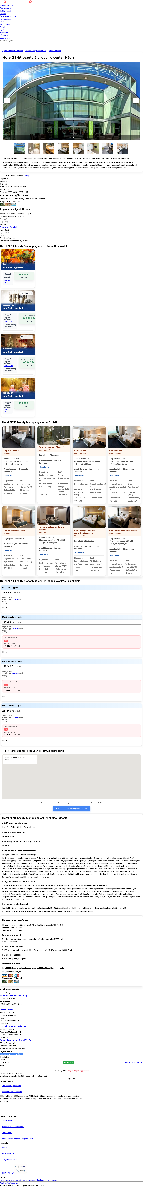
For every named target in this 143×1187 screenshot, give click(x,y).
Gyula (2, 30)
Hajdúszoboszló (6, 19)
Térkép (26, 176)
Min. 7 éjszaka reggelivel (12, 706)
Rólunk (4, 1147)
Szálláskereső (5, 11)
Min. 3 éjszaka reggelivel (12, 617)
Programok (4, 32)
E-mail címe (4, 1057)
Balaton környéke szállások (35, 51)
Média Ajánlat (7, 1133)
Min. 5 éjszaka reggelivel (12, 661)
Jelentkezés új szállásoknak (13, 1127)
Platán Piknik (6, 1010)
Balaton (3, 14)
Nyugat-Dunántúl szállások (12, 51)
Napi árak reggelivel (10, 588)
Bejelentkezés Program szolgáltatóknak (17, 1139)
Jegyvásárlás (5, 38)
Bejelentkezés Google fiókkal (11, 1054)
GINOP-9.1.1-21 (8, 1173)
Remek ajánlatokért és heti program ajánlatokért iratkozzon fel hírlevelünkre (30, 1180)
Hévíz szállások (55, 51)
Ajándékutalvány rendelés (12, 1092)
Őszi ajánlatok (5, 8)
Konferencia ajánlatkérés (11, 1086)
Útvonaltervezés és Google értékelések (72, 809)
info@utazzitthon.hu (9, 1160)
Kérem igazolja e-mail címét (11, 1073)
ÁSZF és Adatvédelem (9, 1183)
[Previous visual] (7, 100)
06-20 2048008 (8, 1154)
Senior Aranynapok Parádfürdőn (16, 1040)
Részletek (9, 476)
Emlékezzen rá (6, 1062)
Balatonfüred (5, 24)
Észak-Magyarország (8, 16)
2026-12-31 (8, 322)
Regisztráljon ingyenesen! (78, 1070)
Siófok (2, 27)
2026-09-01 (15, 599)
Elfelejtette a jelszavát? (133, 1063)
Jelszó (2, 1060)
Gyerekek (3, 233)
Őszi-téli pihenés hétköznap (13, 1026)
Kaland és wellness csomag (13, 996)
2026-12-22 (8, 366)
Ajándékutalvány (6, 6)
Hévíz (2, 22)
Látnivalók (4, 35)
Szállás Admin (7, 1121)
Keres (2, 235)
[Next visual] (136, 100)
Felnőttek (9, 227)
